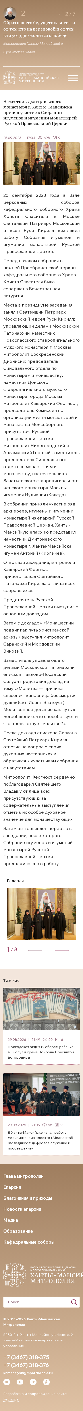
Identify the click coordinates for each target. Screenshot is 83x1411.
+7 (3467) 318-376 (26, 1365)
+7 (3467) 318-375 (26, 1357)
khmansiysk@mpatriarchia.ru (28, 1373)
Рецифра (11, 1399)
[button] (44, 14)
